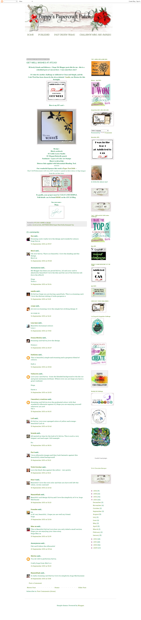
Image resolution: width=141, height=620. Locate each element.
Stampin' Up (69, 225)
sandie (33, 291)
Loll (32, 418)
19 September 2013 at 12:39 (41, 536)
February (97, 532)
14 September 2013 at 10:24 (41, 284)
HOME (30, 34)
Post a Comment (35, 583)
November (97, 505)
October (96, 508)
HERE (58, 197)
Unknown (35, 374)
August (96, 514)
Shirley (34, 556)
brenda (33, 433)
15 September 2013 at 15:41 (41, 473)
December (97, 502)
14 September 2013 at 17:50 (41, 331)
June (95, 520)
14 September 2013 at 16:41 (41, 316)
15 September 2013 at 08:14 (41, 445)
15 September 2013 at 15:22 (41, 460)
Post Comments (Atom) (46, 591)
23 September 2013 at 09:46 (41, 549)
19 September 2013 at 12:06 (41, 519)
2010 (95, 545)
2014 (95, 497)
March (96, 529)
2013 (95, 500)
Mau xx (33, 526)
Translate (108, 133)
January (96, 535)
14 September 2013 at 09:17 (41, 244)
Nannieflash (35, 494)
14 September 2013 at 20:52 (41, 367)
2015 (95, 494)
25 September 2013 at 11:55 (41, 579)
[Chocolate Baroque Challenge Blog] (100, 105)
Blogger (81, 605)
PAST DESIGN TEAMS (64, 34)
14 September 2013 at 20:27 (41, 348)
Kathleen (34, 355)
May (95, 523)
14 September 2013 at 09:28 (41, 261)
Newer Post (31, 587)
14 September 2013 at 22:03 (41, 392)
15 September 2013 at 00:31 (41, 411)
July (94, 517)
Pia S (33, 452)
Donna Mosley (36, 338)
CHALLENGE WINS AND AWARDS (95, 34)
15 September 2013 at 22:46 (41, 488)
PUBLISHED (44, 34)
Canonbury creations (39, 399)
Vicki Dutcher (36, 467)
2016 (95, 491)
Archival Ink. (36, 225)
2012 (95, 539)
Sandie (67, 77)
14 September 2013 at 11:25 (41, 299)
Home (57, 587)
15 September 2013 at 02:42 (41, 426)
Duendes (34, 509)
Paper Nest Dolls (69, 168)
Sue (32, 236)
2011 (95, 542)
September (97, 511)
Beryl (33, 251)
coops (33, 306)
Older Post (82, 587)
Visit (98, 468)
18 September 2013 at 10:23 (41, 502)
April (95, 526)
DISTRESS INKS (47, 225)
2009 (95, 548)
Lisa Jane (34, 323)
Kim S (33, 480)
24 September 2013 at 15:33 (41, 566)
